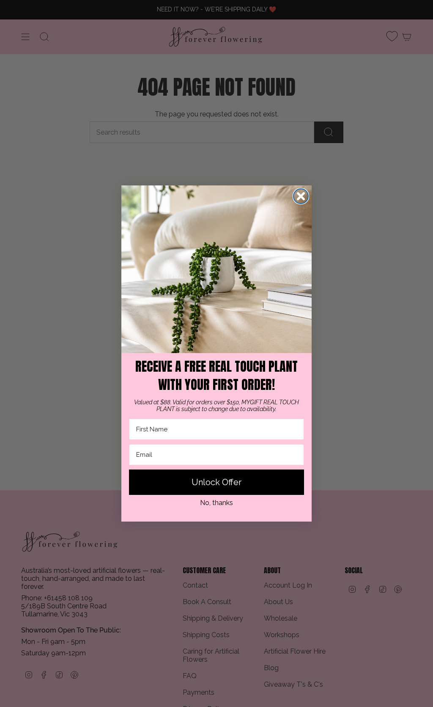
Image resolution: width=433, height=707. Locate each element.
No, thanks (216, 503)
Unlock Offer (216, 482)
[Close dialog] (300, 196)
